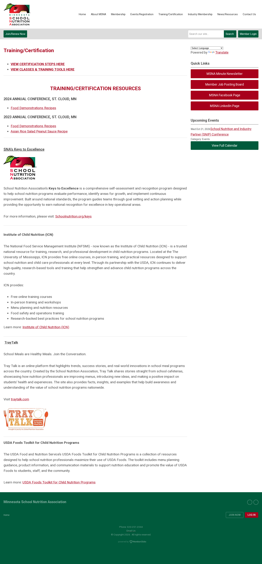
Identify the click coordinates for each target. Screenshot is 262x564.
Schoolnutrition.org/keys (73, 216)
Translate (221, 52)
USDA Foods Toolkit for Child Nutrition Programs (59, 482)
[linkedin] (255, 502)
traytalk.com (20, 399)
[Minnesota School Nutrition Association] (17, 14)
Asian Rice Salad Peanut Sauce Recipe (39, 131)
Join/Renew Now (15, 34)
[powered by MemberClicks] (131, 542)
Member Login (248, 34)
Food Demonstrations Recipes (33, 108)
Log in (252, 514)
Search (230, 34)
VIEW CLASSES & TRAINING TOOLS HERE (43, 69)
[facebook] (249, 502)
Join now (235, 514)
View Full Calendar (224, 145)
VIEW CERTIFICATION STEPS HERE (38, 64)
